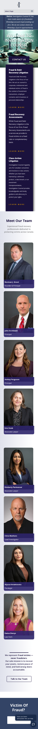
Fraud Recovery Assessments (16, 116)
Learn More (17, 107)
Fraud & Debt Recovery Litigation (18, 71)
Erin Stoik (9, 428)
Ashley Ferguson (12, 379)
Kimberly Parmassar (13, 487)
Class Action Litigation (15, 160)
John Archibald (11, 330)
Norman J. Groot (12, 282)
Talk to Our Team (19, 679)
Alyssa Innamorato (13, 584)
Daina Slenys (10, 633)
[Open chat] (33, 724)
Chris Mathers (11, 536)
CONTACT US (19, 59)
